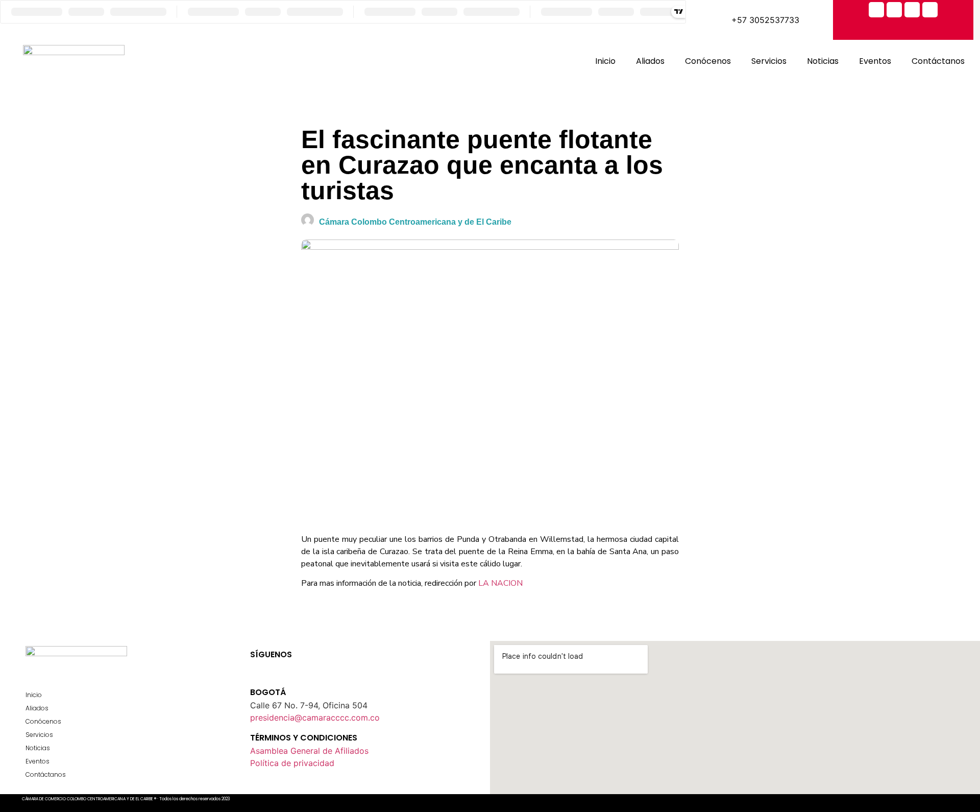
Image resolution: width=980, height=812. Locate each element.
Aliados (650, 61)
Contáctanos (938, 61)
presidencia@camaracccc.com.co (315, 717)
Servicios (769, 61)
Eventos (875, 61)
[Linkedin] (930, 9)
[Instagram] (912, 9)
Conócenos (708, 61)
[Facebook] (876, 9)
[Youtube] (293, 666)
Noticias (823, 61)
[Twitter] (894, 9)
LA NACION (500, 583)
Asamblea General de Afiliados (309, 751)
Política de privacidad (292, 763)
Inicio (605, 61)
